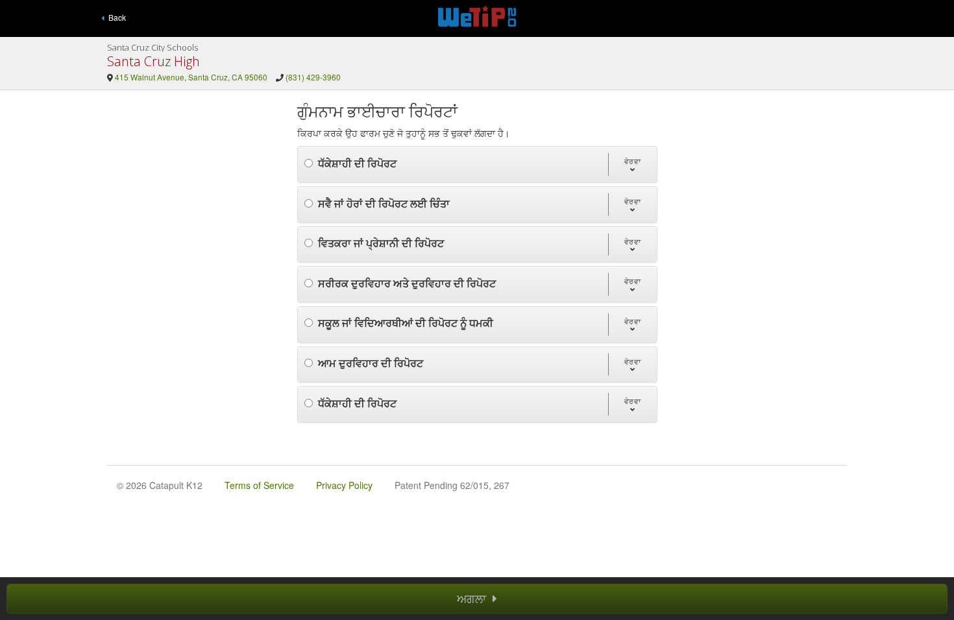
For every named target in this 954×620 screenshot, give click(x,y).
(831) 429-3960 (313, 76)
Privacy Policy (344, 485)
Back (115, 17)
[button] (632, 164)
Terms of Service (259, 485)
